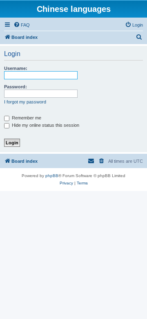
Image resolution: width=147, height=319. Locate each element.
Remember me (26, 117)
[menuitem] (21, 25)
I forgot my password (25, 101)
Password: (15, 86)
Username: (15, 68)
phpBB (51, 175)
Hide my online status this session (45, 125)
